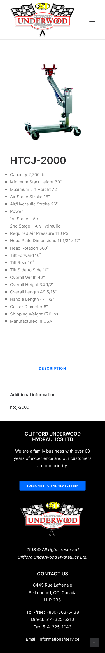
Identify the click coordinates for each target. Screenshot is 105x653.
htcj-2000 (19, 407)
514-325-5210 (59, 619)
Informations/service (59, 639)
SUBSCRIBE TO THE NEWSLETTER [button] (52, 485)
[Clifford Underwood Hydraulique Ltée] (42, 20)
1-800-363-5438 (62, 612)
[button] (92, 20)
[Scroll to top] (94, 642)
